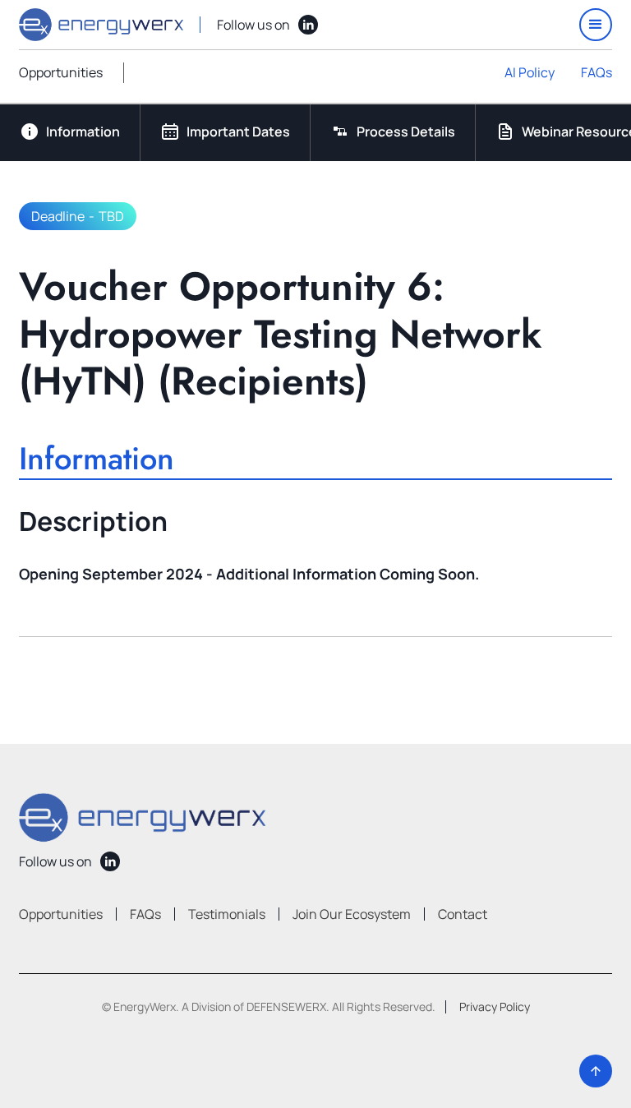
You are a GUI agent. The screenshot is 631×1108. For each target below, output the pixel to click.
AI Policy (529, 72)
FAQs (596, 72)
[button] (595, 24)
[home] (101, 24)
